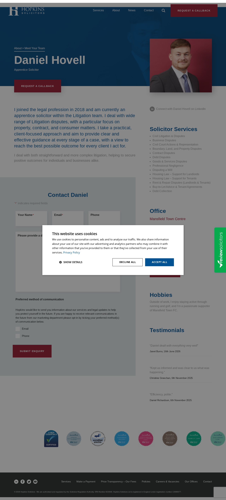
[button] (70, 262)
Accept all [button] (159, 262)
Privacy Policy (71, 252)
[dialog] (113, 250)
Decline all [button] (127, 262)
